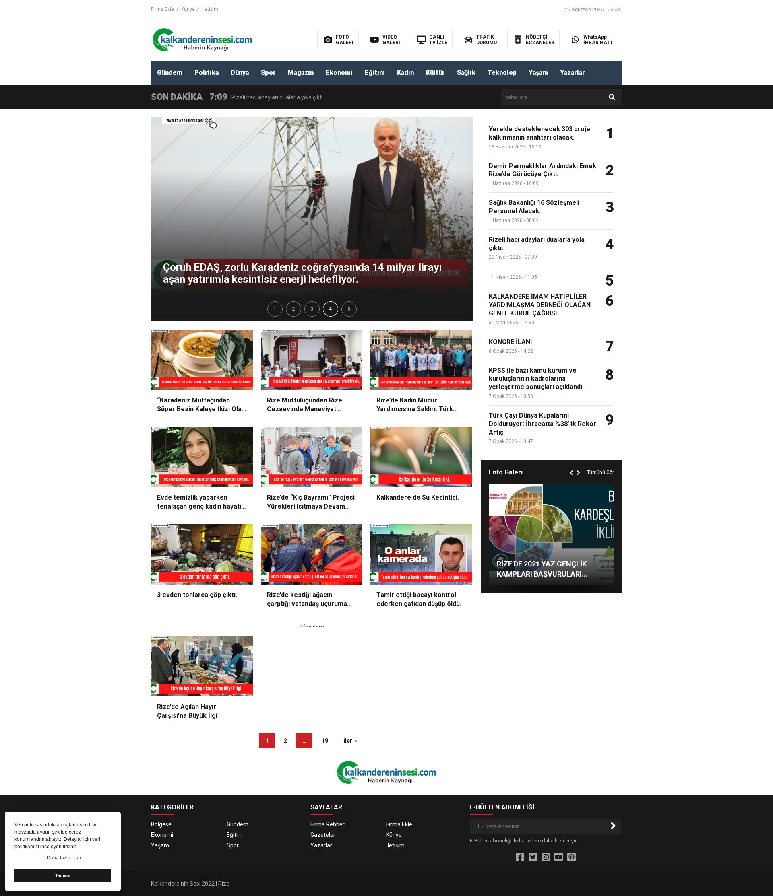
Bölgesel (162, 824)
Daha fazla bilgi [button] (64, 858)
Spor (268, 72)
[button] (572, 463)
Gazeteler (322, 835)
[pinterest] (571, 857)
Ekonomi (339, 72)
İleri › (350, 740)
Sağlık (466, 72)
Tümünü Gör (600, 472)
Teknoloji (502, 72)
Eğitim (375, 72)
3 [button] (311, 309)
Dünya (240, 72)
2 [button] (293, 309)
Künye (188, 9)
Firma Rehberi (328, 824)
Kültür (435, 72)
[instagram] (546, 857)
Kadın (405, 72)
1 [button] (274, 309)
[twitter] (533, 857)
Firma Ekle (162, 9)
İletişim (210, 9)
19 (325, 740)
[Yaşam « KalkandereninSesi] (202, 39)
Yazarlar (572, 72)
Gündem (169, 72)
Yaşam (538, 72)
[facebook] (520, 857)
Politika (206, 72)
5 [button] (348, 309)
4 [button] (330, 309)
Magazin (301, 72)
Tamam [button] (62, 875)
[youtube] (558, 857)
